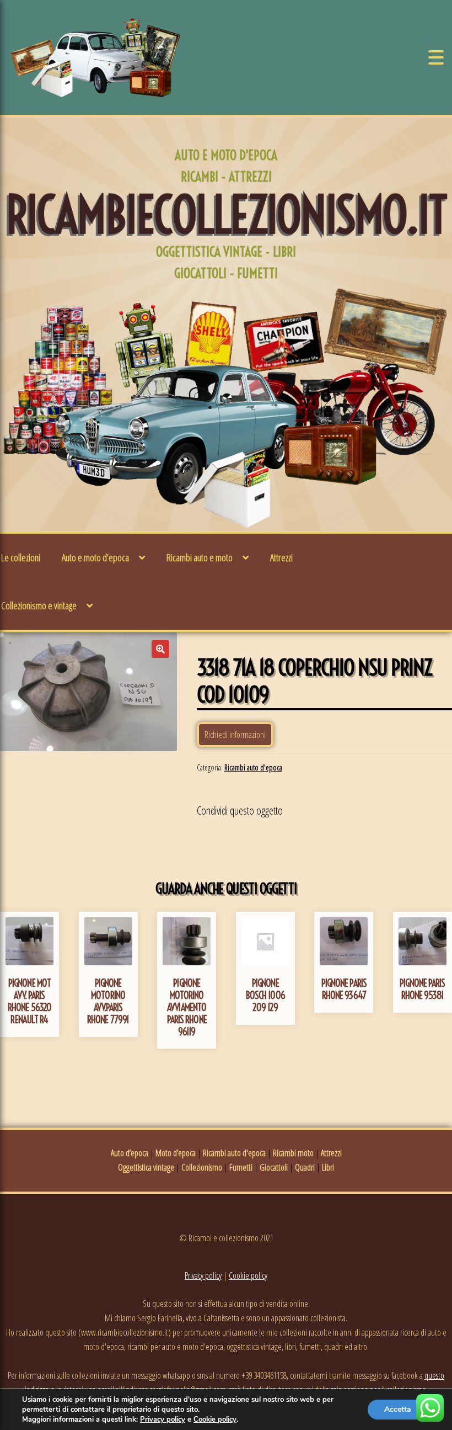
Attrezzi (281, 557)
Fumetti (240, 1167)
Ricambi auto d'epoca (253, 767)
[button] (160, 649)
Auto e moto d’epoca (95, 557)
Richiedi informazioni (235, 735)
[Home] (95, 57)
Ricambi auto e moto (199, 557)
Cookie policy (248, 1275)
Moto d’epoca (175, 1153)
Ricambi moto (293, 1153)
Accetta (397, 1409)
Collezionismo (201, 1167)
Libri (328, 1167)
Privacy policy (203, 1275)
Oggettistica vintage (146, 1167)
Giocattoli (274, 1167)
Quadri (305, 1167)
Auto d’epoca (129, 1153)
